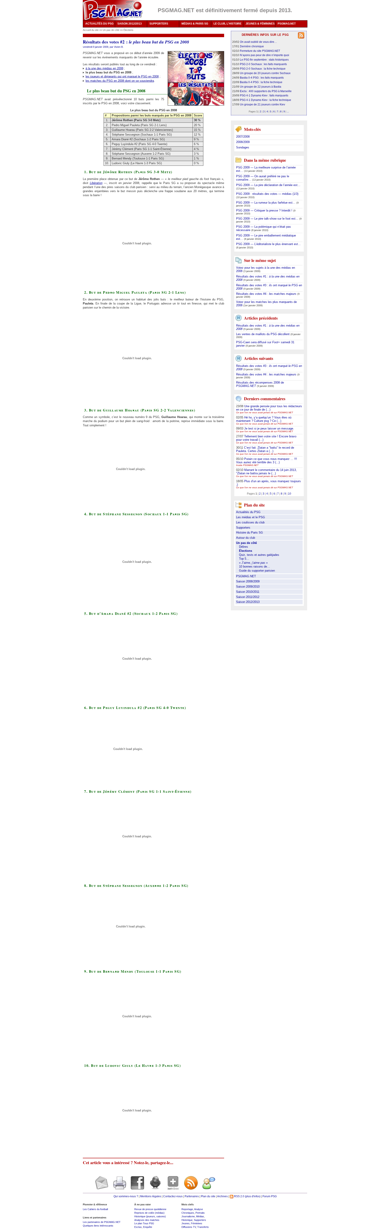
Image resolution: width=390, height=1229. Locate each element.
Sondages (242, 147)
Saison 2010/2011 (247, 591)
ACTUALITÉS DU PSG (99, 23)
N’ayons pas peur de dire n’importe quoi (264, 55)
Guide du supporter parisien (257, 570)
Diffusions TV (188, 1227)
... (288, 111)
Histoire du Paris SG (249, 532)
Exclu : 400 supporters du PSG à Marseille (266, 91)
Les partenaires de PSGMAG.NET (102, 1222)
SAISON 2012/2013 (129, 23)
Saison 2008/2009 (248, 581)
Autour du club (245, 537)
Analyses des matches (146, 1220)
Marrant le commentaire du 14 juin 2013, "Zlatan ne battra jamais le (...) (266, 471)
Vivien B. (118, 46)
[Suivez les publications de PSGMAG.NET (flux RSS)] (189, 1186)
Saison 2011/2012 (247, 597)
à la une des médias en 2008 (104, 68)
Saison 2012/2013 (248, 602)
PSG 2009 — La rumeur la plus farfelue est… (266, 202)
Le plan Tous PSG (144, 1223)
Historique (187, 1220)
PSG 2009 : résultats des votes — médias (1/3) (267, 193)
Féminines (196, 1223)
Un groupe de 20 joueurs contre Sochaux (265, 73)
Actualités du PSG (248, 512)
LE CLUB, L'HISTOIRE (227, 23)
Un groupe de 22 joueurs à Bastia (260, 86)
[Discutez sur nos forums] (207, 1186)
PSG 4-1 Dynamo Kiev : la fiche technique (265, 99)
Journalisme (188, 1216)
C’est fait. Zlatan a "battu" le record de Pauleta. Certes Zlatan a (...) (265, 449)
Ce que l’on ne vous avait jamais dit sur (264, 412)
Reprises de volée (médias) (149, 1212)
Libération (96, 183)
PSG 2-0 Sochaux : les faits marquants (263, 64)
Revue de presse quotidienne (150, 1209)
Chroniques (187, 1212)
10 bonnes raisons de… (254, 566)
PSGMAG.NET (287, 23)
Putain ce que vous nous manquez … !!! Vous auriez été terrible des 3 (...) (266, 460)
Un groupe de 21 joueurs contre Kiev (262, 104)
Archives (222, 1196)
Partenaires (192, 1196)
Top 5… (244, 558)
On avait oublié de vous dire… (258, 41)
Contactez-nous (173, 1196)
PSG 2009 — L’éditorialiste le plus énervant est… (268, 244)
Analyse (198, 1209)
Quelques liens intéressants (98, 1225)
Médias (200, 1216)
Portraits (200, 1212)
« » (253, 562)
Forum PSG (269, 1196)
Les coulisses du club (250, 522)
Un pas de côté (111, 30)
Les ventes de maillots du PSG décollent (263, 334)
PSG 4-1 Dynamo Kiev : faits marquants (264, 95)
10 (289, 493)
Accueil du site (91, 30)
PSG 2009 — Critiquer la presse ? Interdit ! (264, 210)
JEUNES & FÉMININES (260, 23)
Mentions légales (150, 1196)
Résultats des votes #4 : (266, 293)
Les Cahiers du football (95, 1209)
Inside (247, 465)
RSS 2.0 (238, 1196)
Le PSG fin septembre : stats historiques (264, 59)
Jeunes (185, 1223)
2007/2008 (243, 136)
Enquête (147, 1227)
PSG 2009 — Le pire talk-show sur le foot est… (267, 218)
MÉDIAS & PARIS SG (194, 23)
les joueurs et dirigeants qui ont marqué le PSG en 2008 (122, 76)
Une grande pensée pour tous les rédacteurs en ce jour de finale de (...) (269, 407)
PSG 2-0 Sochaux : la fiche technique (263, 68)
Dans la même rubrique (265, 160)
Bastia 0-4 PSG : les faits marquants (262, 77)
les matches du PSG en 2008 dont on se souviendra (120, 80)
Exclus (138, 1227)
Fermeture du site (260, 50)
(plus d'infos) (252, 1196)
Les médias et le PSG (250, 517)
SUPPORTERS (158, 23)
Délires (243, 546)
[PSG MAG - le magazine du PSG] (113, 10)
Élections (128, 30)
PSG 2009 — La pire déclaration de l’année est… (268, 185)
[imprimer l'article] (117, 1186)
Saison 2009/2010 (248, 586)
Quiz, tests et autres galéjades (259, 555)
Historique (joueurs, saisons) (150, 1216)
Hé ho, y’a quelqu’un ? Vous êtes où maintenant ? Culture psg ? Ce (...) (263, 419)
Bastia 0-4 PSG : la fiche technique (261, 82)
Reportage (187, 1209)
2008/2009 (243, 142)
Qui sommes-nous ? (126, 1196)
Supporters (243, 527)
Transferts (203, 1227)
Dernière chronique (252, 46)
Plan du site (208, 1196)
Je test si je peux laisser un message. (269, 428)
